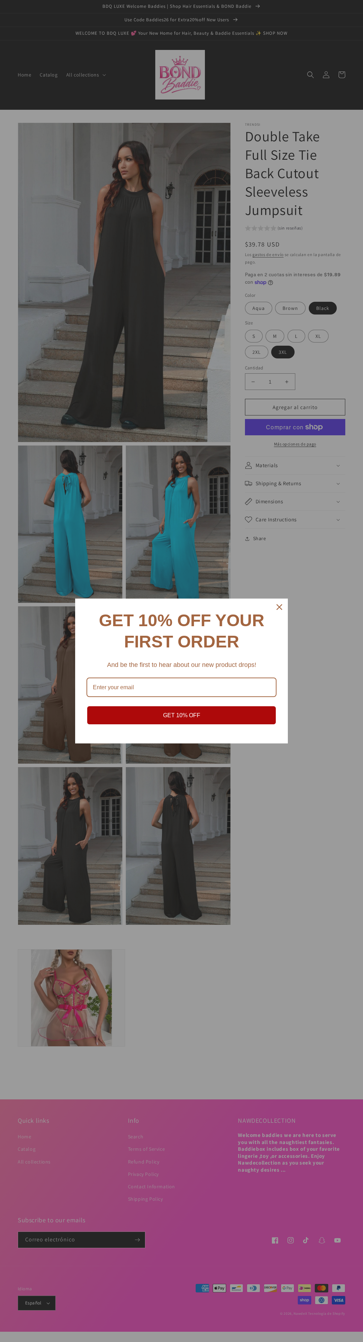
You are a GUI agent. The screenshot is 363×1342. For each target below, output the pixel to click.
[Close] (279, 607)
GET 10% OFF (181, 715)
